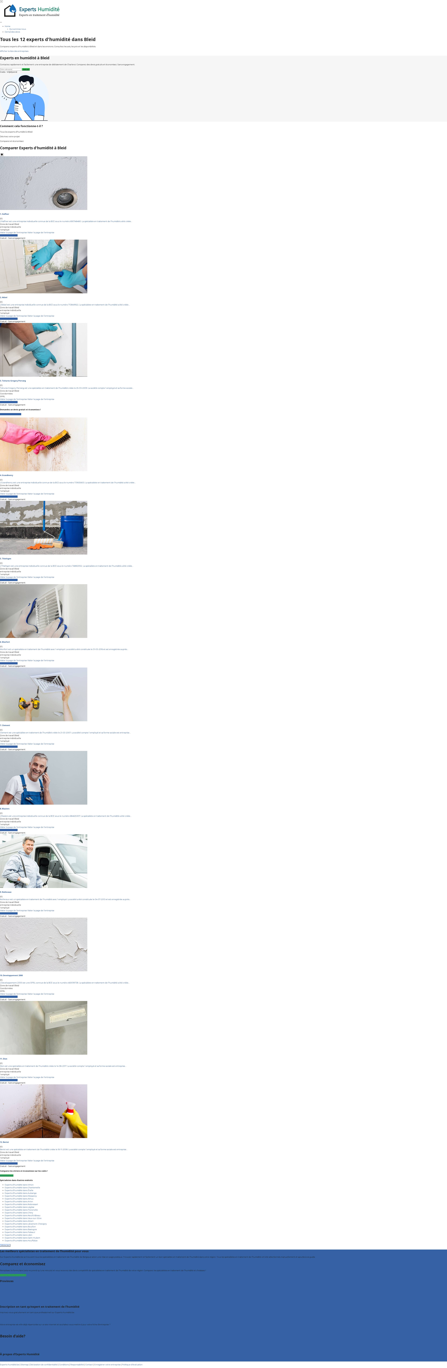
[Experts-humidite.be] (33, 19)
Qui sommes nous (17, 29)
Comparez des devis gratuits (13, 1275)
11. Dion (3, 1058)
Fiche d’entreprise (8, 1320)
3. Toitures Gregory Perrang (13, 380)
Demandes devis (12, 32)
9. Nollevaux (5, 892)
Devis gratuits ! (6, 1175)
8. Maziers (4, 808)
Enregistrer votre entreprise (107, 1365)
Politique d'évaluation (132, 1365)
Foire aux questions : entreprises (15, 1345)
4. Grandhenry (6, 475)
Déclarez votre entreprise (12, 1329)
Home (7, 26)
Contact (3, 1348)
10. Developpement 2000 (11, 975)
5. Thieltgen (5, 558)
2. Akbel (3, 297)
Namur (3, 1298)
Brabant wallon (7, 1301)
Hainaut (3, 1289)
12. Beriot (4, 1142)
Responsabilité (77, 1365)
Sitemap (24, 1365)
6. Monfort (5, 642)
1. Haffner (4, 214)
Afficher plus (5, 1245)
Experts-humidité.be (9, 1365)
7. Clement (5, 725)
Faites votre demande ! (10, 414)
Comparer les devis (9, 235)
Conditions (64, 1365)
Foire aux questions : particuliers (15, 1343)
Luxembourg (6, 1295)
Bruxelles (4, 1287)
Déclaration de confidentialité (44, 1365)
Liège (2, 1292)
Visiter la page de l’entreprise (13, 232)
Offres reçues (6, 1317)
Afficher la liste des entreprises (14, 51)
